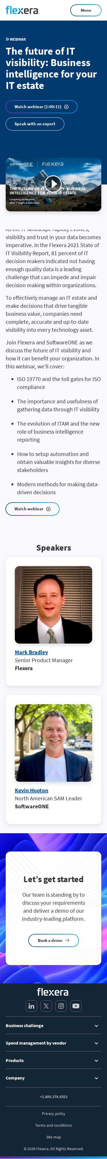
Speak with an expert (35, 123)
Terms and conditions (53, 1125)
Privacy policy (53, 1113)
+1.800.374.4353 (53, 1096)
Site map (53, 1137)
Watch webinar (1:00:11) (38, 106)
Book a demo (50, 940)
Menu (86, 10)
